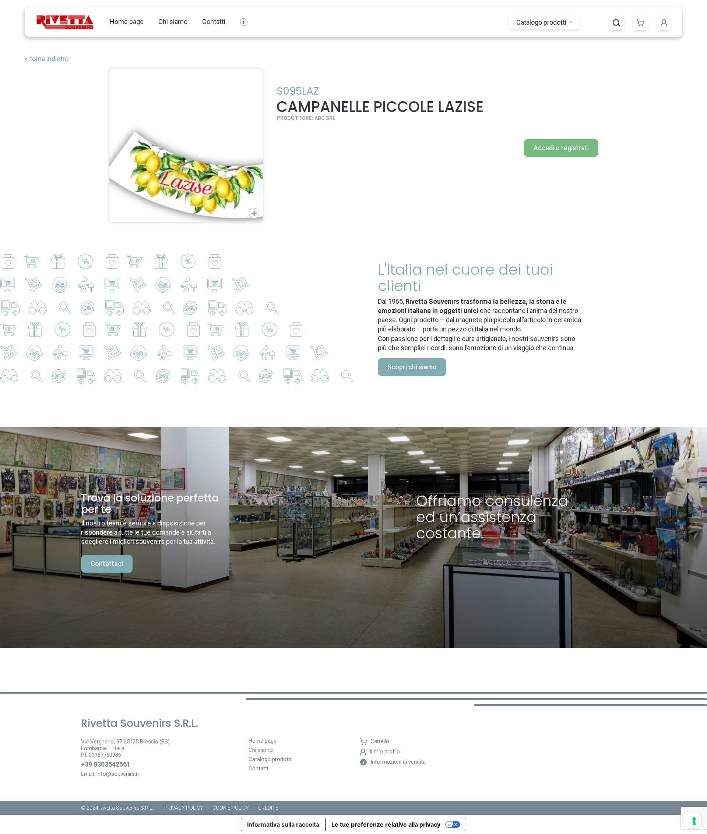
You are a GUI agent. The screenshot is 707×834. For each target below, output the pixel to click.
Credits (268, 808)
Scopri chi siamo (412, 367)
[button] (616, 22)
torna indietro (49, 59)
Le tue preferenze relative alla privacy (385, 824)
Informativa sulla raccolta (283, 824)
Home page (127, 21)
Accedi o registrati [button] (561, 148)
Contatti (213, 21)
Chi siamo (172, 21)
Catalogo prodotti (270, 760)
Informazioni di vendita (398, 762)
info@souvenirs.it (117, 774)
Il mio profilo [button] (385, 752)
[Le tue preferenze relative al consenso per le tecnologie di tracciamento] (694, 821)
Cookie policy (230, 808)
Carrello (379, 741)
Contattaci (107, 564)
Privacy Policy (183, 808)
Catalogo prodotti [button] (542, 22)
